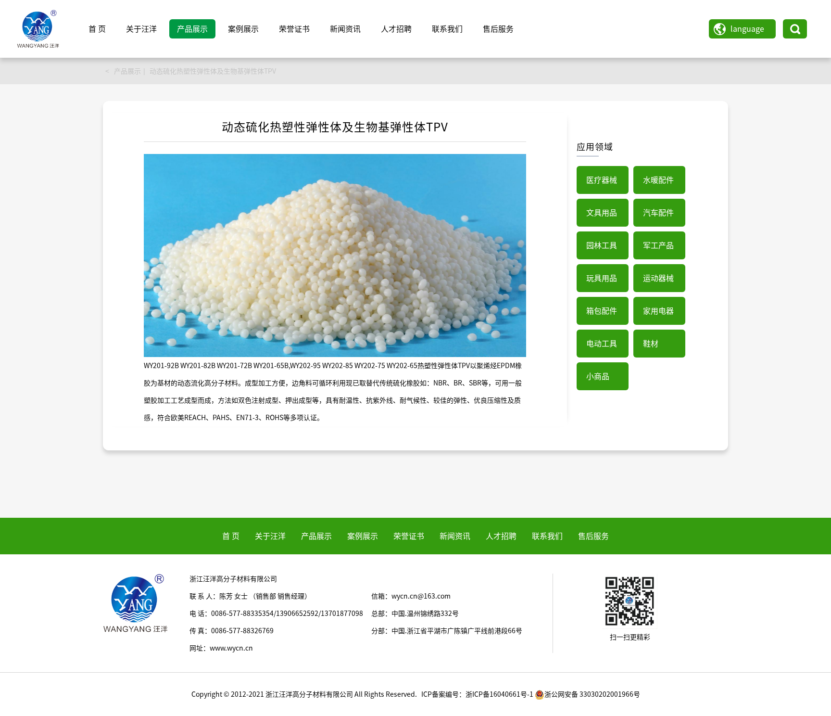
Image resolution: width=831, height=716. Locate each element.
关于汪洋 (141, 29)
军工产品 (658, 245)
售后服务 (498, 29)
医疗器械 (601, 180)
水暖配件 (658, 180)
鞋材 (650, 343)
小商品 (597, 376)
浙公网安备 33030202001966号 (592, 694)
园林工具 (601, 245)
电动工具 (601, 343)
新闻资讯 (345, 29)
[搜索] (795, 28)
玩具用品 (601, 278)
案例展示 (243, 29)
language (747, 29)
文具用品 (601, 213)
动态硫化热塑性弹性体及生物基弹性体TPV (213, 71)
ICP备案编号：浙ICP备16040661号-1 (477, 694)
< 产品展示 (123, 71)
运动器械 (658, 278)
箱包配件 (601, 311)
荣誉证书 (294, 29)
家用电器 (658, 311)
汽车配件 (658, 213)
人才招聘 (396, 29)
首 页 (97, 29)
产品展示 (192, 29)
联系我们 (447, 29)
